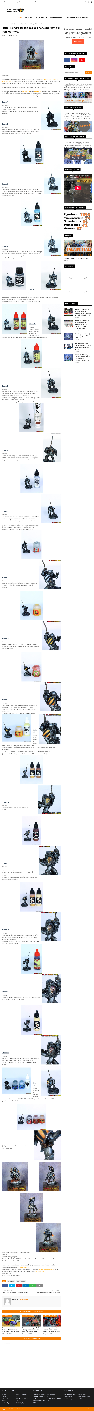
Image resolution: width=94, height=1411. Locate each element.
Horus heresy (11, 1281)
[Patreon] (89, 60)
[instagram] (88, 2)
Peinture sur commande (39, 1394)
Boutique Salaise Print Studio (39, 1401)
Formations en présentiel (51, 1395)
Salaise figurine (7, 35)
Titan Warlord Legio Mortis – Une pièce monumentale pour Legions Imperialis (31, 1329)
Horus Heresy (82, 1394)
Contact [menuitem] (85, 17)
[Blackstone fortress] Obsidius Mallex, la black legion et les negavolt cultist (83, 346)
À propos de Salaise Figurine (22, 1399)
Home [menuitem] (20, 17)
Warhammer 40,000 (69, 1394)
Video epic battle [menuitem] (41, 17)
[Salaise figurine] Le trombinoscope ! (76, 258)
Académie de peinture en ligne (39, 1397)
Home (84, 1409)
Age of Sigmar (68, 1396)
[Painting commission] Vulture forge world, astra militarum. (83, 336)
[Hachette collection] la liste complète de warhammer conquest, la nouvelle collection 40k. (83, 312)
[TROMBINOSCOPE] (78, 248)
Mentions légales (6, 1403)
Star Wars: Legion (69, 1399)
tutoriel (8, 24)
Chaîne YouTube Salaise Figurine (54, 1399)
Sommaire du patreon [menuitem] (73, 17)
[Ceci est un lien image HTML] (78, 102)
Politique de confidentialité (20, 1403)
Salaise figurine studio (18, 1409)
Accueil (4, 24)
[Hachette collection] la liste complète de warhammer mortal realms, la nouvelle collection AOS (82, 324)
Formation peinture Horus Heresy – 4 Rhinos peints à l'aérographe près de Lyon (10, 1329)
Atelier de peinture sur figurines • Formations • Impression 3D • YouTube (23, 2)
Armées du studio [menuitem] (56, 17)
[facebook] (85, 2)
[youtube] (91, 2)
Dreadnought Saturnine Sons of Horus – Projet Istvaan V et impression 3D (51, 1329)
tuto (18, 1281)
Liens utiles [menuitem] (28, 17)
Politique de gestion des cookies (8, 1399)
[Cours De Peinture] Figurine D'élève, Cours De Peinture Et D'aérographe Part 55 (82, 357)
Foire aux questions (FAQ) (21, 1395)
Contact (49, 2)
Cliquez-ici (78, 42)
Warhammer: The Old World (84, 1397)
